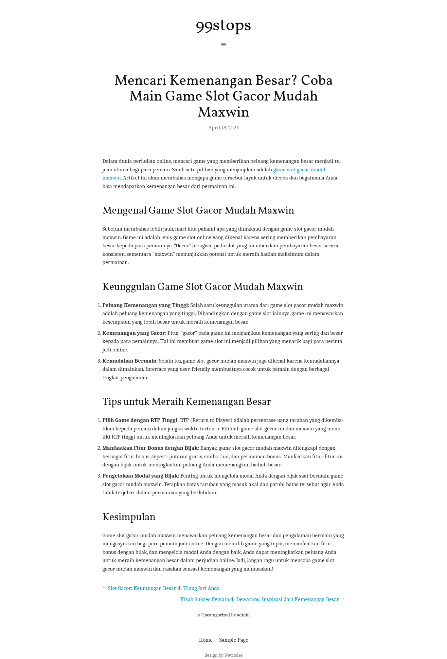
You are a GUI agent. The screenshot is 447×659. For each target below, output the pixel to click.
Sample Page (233, 640)
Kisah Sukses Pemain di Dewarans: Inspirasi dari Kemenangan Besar (259, 599)
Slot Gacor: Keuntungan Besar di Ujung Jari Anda (164, 588)
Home (206, 640)
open (223, 44)
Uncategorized (215, 615)
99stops (223, 25)
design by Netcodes (224, 655)
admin (243, 615)
